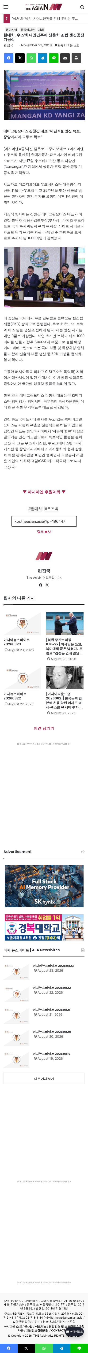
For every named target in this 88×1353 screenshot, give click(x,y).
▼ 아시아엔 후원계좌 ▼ (44, 491)
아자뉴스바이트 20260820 (52, 1031)
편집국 (8, 45)
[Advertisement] (44, 791)
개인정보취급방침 (37, 1330)
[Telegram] (42, 58)
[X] (20, 58)
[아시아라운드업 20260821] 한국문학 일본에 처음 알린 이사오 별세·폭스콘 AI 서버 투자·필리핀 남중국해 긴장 (64, 702)
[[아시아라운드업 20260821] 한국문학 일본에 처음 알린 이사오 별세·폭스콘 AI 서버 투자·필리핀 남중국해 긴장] (65, 677)
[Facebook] (8, 58)
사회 (41, 29)
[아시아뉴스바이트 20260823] (23, 623)
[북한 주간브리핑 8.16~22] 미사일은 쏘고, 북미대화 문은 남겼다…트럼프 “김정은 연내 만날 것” (64, 648)
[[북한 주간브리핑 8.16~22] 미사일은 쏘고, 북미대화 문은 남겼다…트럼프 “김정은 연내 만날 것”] (65, 623)
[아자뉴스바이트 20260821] (16, 1015)
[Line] (53, 58)
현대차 (36, 508)
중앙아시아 (28, 29)
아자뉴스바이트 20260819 (51, 1054)
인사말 (28, 1326)
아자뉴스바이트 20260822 (15, 696)
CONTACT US (60, 1330)
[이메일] (65, 58)
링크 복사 (44, 531)
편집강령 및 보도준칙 (62, 1326)
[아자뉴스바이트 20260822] (23, 677)
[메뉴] (6, 8)
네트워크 (40, 1326)
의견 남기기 (44, 728)
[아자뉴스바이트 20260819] (16, 1060)
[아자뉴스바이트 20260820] (16, 1037)
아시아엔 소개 (13, 1326)
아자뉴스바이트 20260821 (51, 1009)
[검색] (82, 8)
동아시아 (11, 29)
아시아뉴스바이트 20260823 (17, 642)
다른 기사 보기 (44, 1079)
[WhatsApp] (31, 58)
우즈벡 (52, 508)
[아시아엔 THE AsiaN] (44, 6)
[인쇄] (76, 58)
